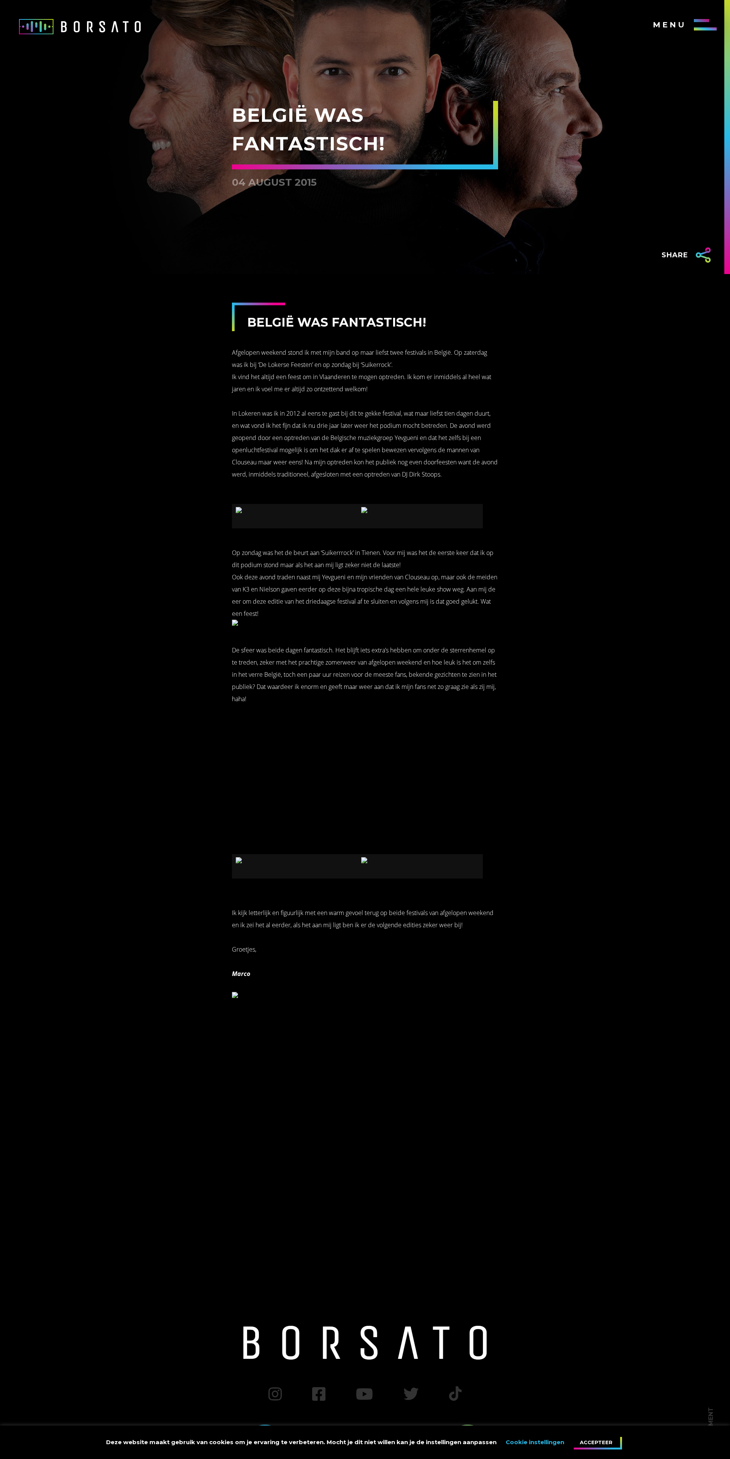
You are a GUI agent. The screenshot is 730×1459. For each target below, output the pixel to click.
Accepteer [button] (596, 1442)
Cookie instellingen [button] (535, 1442)
